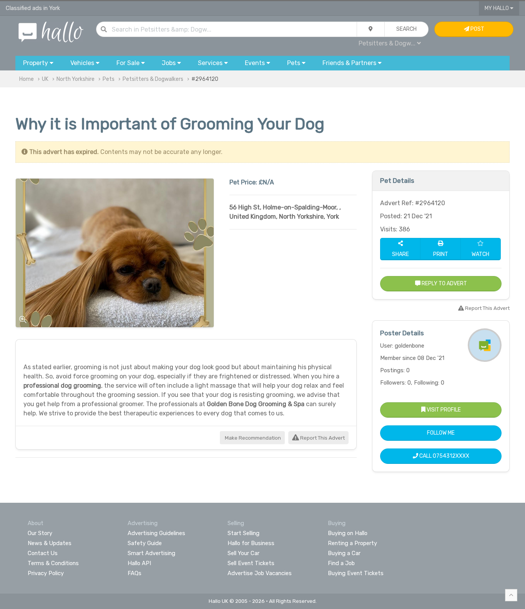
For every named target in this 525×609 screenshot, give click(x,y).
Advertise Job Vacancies (260, 573)
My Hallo (497, 8)
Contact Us (43, 553)
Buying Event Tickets (356, 573)
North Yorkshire (75, 79)
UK (45, 79)
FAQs (134, 573)
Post (476, 29)
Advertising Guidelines (156, 533)
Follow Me (441, 433)
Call (443, 456)
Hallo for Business (251, 543)
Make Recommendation (252, 438)
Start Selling (243, 533)
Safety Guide (145, 543)
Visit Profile (443, 410)
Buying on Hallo (347, 533)
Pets (109, 79)
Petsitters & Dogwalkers (153, 79)
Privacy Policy (46, 573)
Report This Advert (322, 438)
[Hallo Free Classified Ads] (50, 31)
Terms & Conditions (53, 563)
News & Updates (49, 543)
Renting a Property (352, 543)
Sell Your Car (243, 553)
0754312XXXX (451, 456)
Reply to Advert (443, 283)
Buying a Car (344, 553)
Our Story (40, 533)
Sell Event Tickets (251, 563)
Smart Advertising (151, 553)
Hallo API (139, 563)
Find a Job (341, 563)
